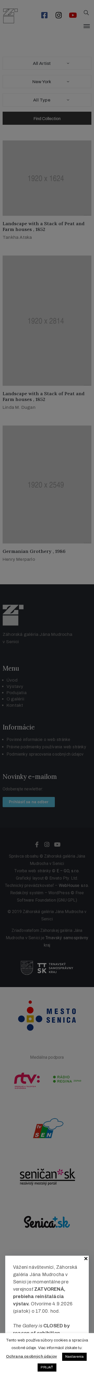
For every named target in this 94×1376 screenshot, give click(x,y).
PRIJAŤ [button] (47, 1367)
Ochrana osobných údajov (31, 1356)
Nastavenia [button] (74, 1356)
